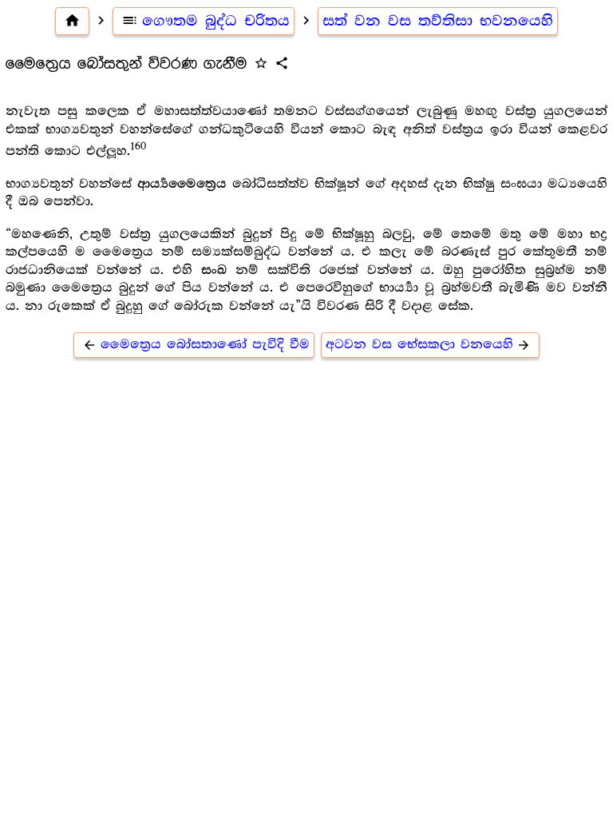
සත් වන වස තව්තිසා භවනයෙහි (437, 21)
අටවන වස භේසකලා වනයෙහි (429, 344)
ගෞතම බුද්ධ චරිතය (205, 21)
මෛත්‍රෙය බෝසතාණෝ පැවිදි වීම (196, 344)
